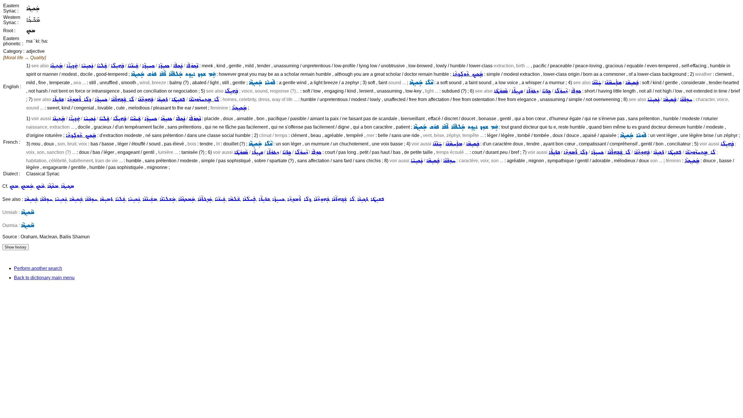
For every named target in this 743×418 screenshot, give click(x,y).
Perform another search (38, 268)
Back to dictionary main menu (44, 277)
